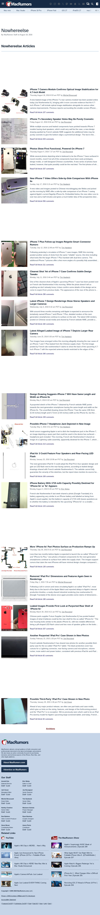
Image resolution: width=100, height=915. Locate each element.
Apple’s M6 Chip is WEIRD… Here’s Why (30, 846)
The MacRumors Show (68, 838)
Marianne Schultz (28, 807)
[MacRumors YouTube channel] (71, 4)
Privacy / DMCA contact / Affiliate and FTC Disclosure (18, 896)
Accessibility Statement (8, 899)
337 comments (48, 169)
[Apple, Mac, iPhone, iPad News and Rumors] (19, 7)
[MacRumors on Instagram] (55, 4)
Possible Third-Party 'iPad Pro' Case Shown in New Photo (60, 699)
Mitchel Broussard (70, 95)
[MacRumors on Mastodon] (66, 4)
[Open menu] (2, 4)
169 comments (48, 476)
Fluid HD (35, 903)
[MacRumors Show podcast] (50, 4)
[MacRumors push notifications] (75, 4)
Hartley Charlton (6, 807)
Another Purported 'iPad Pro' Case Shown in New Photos (59, 635)
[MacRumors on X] (63, 4)
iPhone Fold (51, 10)
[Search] (93, 4)
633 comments (48, 139)
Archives (50, 729)
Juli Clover (68, 702)
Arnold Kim (5, 781)
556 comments (48, 201)
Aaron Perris (27, 825)
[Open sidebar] (97, 4)
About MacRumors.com (14, 762)
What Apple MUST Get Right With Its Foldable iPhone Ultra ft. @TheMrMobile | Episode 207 (79, 855)
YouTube (10, 838)
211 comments (48, 265)
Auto (41, 903)
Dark (49, 903)
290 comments (48, 294)
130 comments (48, 567)
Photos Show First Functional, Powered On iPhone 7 (57, 148)
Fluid (29, 903)
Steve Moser (5, 825)
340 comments (48, 354)
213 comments (48, 444)
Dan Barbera (5, 816)
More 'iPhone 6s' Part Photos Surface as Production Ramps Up (62, 546)
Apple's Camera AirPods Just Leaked (28, 874)
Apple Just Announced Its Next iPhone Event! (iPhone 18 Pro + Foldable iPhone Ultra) (29, 855)
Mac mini (7, 10)
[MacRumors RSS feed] (79, 4)
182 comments (48, 324)
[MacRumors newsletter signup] (83, 4)
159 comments (48, 417)
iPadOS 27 (77, 10)
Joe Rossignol (66, 122)
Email (3, 785)
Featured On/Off (7, 903)
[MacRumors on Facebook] (59, 4)
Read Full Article (36, 112)
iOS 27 (64, 10)
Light (45, 903)
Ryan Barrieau (27, 816)
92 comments (48, 719)
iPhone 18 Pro (36, 10)
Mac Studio (20, 10)
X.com (8, 785)
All (97, 10)
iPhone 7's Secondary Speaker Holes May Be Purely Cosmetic (62, 119)
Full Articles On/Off (20, 903)
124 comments (48, 506)
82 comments (48, 656)
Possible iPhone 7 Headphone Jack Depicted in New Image (60, 424)
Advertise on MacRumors (15, 769)
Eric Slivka (65, 489)
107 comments (48, 112)
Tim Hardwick (65, 184)
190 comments (48, 599)
